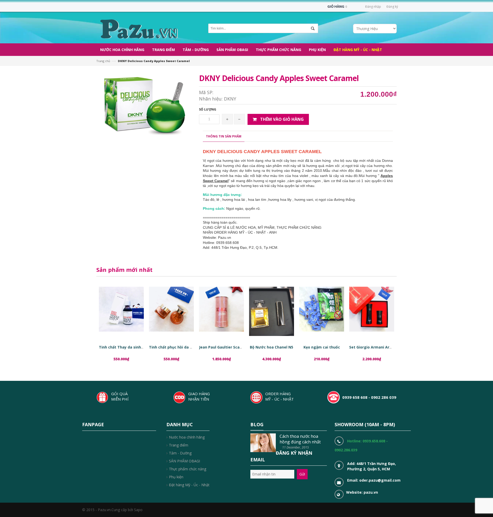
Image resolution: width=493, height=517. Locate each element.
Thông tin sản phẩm (223, 136)
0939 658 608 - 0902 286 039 (369, 397)
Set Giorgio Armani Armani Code (379, 347)
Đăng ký (392, 6)
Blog (256, 424)
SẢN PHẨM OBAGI (184, 461)
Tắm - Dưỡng (180, 453)
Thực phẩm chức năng (187, 468)
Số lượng (207, 109)
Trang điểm (178, 445)
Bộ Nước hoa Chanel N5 (271, 347)
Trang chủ (103, 61)
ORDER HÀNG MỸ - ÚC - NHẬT (279, 396)
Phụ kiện (176, 476)
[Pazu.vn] (138, 28)
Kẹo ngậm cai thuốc (322, 347)
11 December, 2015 (295, 447)
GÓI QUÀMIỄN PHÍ (120, 396)
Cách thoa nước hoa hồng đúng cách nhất (300, 439)
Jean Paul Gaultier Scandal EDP (227, 347)
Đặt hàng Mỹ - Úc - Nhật (189, 484)
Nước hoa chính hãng (187, 437)
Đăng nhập (373, 6)
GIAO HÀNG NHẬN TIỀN (199, 396)
